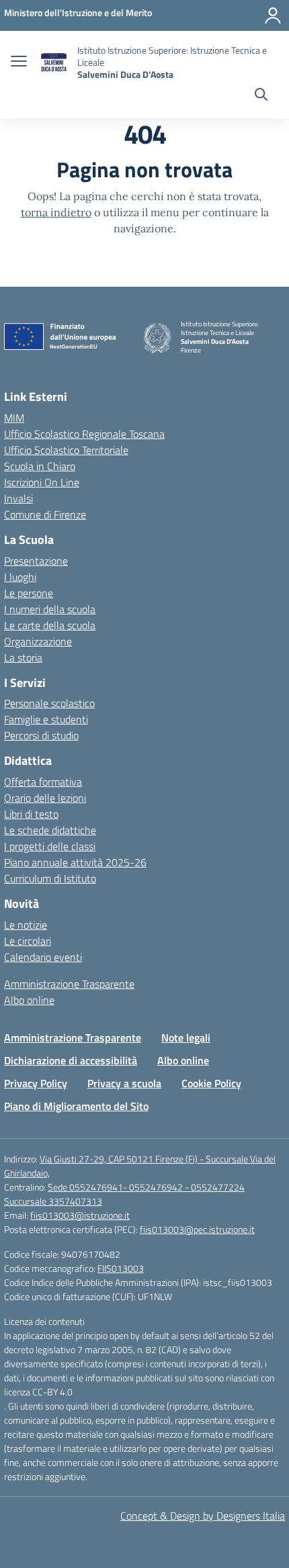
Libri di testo (31, 814)
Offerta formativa (43, 782)
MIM (14, 418)
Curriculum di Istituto (50, 878)
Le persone (28, 593)
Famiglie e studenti (46, 719)
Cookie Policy (211, 1083)
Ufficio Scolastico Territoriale (66, 450)
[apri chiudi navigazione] (19, 62)
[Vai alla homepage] (53, 63)
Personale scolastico (49, 703)
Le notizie (25, 925)
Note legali (185, 1037)
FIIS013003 (120, 1268)
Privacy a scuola (124, 1083)
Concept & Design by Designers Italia (202, 1516)
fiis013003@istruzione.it (80, 1215)
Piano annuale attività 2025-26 (75, 862)
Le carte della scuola (49, 625)
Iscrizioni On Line (41, 482)
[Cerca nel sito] (261, 96)
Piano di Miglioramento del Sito (76, 1106)
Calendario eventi (43, 957)
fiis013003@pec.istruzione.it (197, 1229)
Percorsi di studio (41, 735)
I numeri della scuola (49, 609)
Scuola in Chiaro (39, 466)
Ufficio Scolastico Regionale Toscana (84, 434)
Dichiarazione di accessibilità (70, 1060)
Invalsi (18, 498)
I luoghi (20, 577)
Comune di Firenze (45, 514)
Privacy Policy (35, 1083)
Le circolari (27, 941)
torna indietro (56, 212)
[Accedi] (273, 15)
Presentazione (36, 561)
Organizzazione (38, 641)
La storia (23, 657)
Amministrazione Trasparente (69, 984)
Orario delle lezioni (45, 798)
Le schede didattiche (50, 830)
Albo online (29, 1000)
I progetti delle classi (49, 846)
